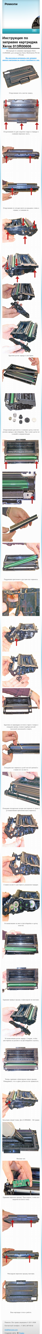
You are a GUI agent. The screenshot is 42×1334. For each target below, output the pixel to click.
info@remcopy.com (11, 1330)
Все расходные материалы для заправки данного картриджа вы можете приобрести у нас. (21, 59)
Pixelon (21, 1333)
